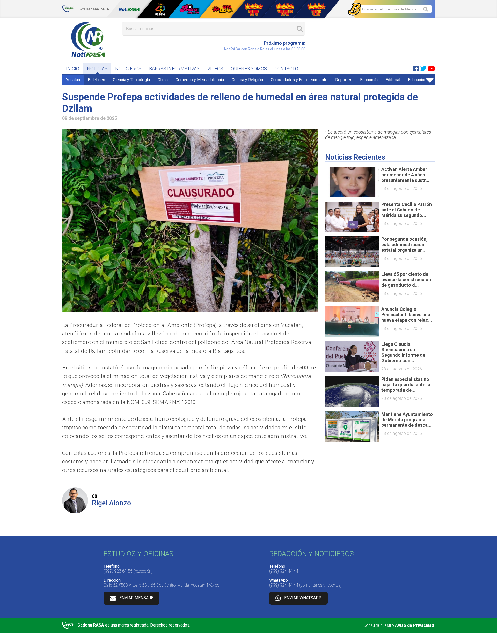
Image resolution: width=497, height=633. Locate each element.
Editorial (392, 79)
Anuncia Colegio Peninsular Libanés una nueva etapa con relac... (406, 314)
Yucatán (73, 79)
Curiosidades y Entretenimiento (299, 79)
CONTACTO (286, 68)
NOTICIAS (97, 68)
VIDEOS (215, 68)
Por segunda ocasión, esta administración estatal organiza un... (404, 244)
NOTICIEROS (128, 68)
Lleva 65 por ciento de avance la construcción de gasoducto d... (406, 279)
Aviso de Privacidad (414, 625)
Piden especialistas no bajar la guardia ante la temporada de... (405, 384)
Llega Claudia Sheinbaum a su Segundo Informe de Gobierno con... (403, 352)
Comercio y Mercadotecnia (200, 79)
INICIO (72, 68)
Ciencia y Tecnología (131, 79)
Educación (417, 79)
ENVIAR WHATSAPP (302, 597)
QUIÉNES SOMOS (249, 68)
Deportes (343, 79)
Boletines (96, 79)
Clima (163, 79)
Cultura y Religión (247, 79)
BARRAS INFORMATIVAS (174, 68)
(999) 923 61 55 (118, 571)
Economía (369, 79)
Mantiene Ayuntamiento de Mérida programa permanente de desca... (407, 419)
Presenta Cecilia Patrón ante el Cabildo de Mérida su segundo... (406, 210)
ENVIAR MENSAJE (136, 597)
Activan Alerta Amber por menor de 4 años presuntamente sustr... (405, 175)
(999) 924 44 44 (283, 571)
